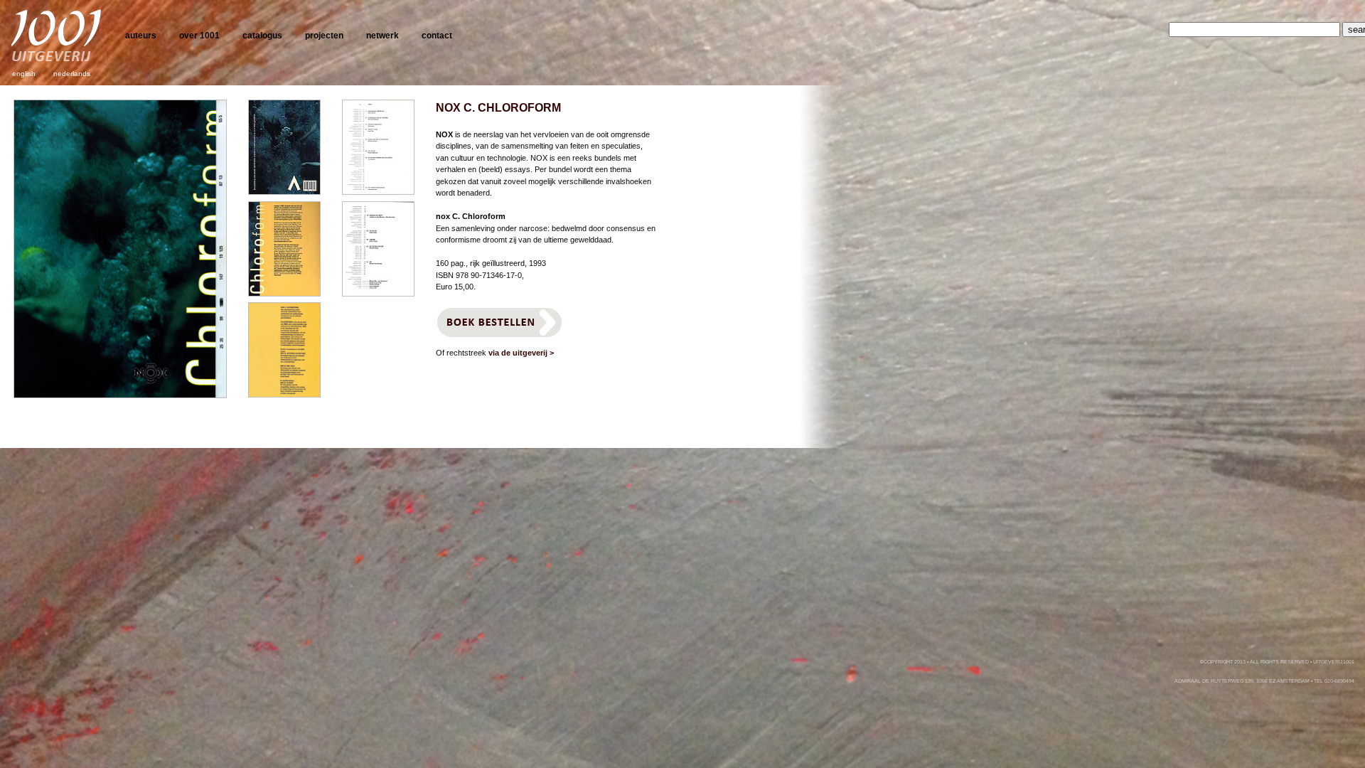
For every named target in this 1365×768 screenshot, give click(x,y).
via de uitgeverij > (521, 352)
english (24, 74)
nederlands (71, 74)
